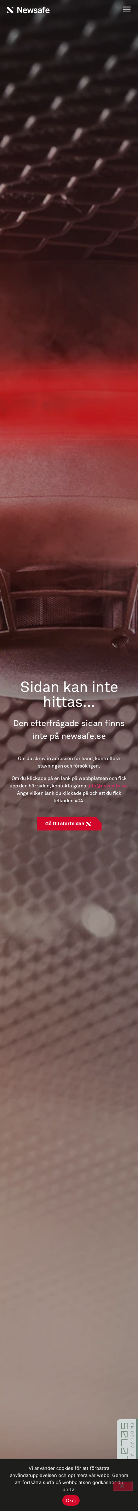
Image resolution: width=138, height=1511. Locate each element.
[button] (102, 10)
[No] (123, 1486)
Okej (71, 1500)
